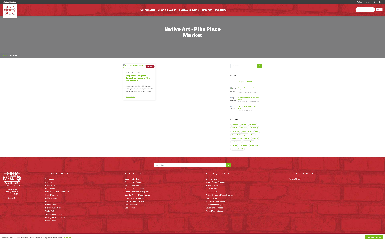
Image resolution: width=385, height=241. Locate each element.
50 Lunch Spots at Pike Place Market (247, 89)
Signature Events (212, 179)
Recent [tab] (250, 82)
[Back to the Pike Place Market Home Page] (10, 10)
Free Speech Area (132, 205)
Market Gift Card (212, 185)
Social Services (247, 131)
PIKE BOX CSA (211, 192)
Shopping (150, 66)
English (380, 9)
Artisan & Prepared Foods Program (219, 195)
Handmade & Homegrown (240, 135)
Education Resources (214, 208)
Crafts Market (236, 142)
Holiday (243, 124)
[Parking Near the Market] (379, 2)
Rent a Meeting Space (214, 211)
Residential (235, 131)
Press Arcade (50, 221)
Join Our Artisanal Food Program (137, 195)
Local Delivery (211, 189)
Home (5, 55)
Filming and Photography (55, 217)
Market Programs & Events (218, 174)
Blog (47, 201)
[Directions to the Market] (374, 2)
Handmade (252, 124)
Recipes (234, 145)
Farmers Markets (212, 198)
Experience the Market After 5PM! (247, 107)
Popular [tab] (242, 82)
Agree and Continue (374, 237)
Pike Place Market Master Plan (57, 192)
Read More (130, 96)
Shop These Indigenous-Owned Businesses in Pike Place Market (138, 78)
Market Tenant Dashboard (301, 174)
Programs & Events (189, 10)
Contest (234, 127)
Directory (207, 10)
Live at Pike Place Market (134, 201)
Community (254, 127)
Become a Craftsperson (134, 182)
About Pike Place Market (56, 174)
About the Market (167, 10)
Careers (48, 182)
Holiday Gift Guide (237, 149)
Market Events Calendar (215, 182)
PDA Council (50, 189)
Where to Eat (254, 145)
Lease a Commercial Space (135, 198)
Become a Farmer (132, 185)
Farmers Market (249, 142)
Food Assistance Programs (216, 201)
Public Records (51, 198)
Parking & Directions (53, 208)
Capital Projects (51, 195)
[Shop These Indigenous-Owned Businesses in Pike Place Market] (139, 66)
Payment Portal (295, 179)
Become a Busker (132, 179)
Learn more (67, 237)
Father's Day (244, 127)
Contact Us (12, 198)
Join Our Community (133, 174)
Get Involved (130, 208)
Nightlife (255, 138)
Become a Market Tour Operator (137, 192)
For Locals (243, 145)
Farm (252, 135)
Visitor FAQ (49, 211)
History (234, 138)
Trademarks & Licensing (54, 214)
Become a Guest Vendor (134, 189)
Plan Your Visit (147, 10)
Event (257, 131)
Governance (50, 185)
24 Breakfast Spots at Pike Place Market (248, 98)
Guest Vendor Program (215, 205)
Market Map (221, 10)
